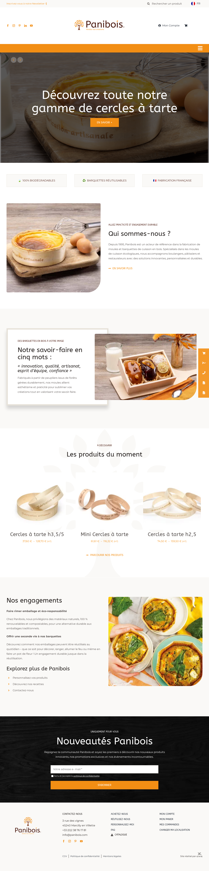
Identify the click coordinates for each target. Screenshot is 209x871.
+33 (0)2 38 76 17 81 (74, 830)
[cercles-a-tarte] (172, 473)
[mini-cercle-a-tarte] (104, 473)
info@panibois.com (75, 834)
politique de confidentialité (86, 776)
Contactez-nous (23, 690)
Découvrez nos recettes (28, 684)
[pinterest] (19, 25)
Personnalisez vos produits (30, 677)
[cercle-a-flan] (37, 473)
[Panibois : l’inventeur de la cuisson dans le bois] (99, 14)
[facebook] (8, 25)
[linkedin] (25, 25)
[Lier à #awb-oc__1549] (103, 48)
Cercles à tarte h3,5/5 (37, 534)
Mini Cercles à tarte (104, 534)
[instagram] (13, 25)
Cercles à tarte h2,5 (172, 534)
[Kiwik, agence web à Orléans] (199, 853)
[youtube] (31, 25)
